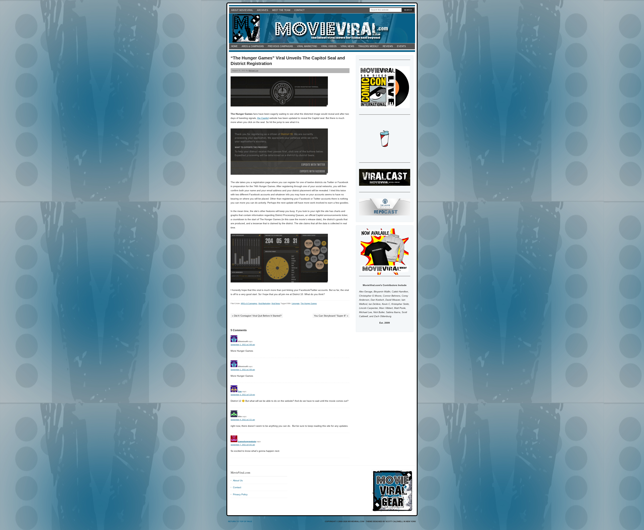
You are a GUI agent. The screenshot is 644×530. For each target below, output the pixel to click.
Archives (262, 10)
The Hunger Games (309, 303)
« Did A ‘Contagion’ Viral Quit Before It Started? (257, 315)
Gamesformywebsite (247, 441)
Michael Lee (253, 71)
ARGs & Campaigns (253, 46)
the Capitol (263, 118)
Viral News (347, 46)
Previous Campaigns (280, 46)
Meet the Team (281, 10)
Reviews (388, 46)
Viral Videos (329, 46)
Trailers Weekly (368, 46)
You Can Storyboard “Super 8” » (331, 315)
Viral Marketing (307, 46)
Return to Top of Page (240, 521)
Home (234, 46)
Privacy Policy (240, 494)
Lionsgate (296, 303)
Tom (240, 391)
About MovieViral (242, 10)
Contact (299, 10)
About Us (238, 480)
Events (401, 46)
